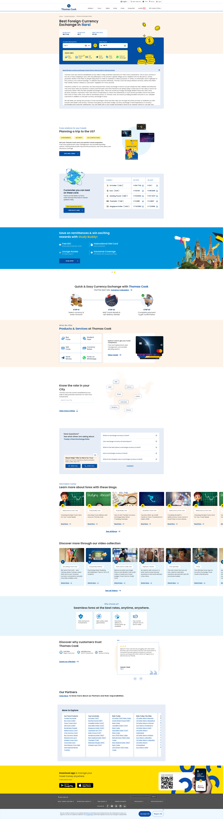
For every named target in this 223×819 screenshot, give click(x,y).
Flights (108, 8)
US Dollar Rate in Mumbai (144, 718)
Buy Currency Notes (71, 735)
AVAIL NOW (76, 261)
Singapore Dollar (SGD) (96, 728)
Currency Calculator (120, 290)
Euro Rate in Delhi (142, 748)
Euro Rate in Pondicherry (144, 726)
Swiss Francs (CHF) (94, 733)
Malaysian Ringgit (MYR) (96, 743)
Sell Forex (68, 348)
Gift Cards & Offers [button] (155, 8)
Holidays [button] (90, 8)
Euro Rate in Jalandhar (144, 738)
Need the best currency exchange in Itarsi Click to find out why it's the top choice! (89, 70)
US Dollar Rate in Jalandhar (145, 740)
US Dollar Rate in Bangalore (145, 721)
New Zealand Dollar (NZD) (97, 738)
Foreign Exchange (70, 718)
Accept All (144, 814)
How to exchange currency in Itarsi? (115, 453)
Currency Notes (91, 348)
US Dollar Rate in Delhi (143, 728)
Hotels (115, 8)
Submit (154, 796)
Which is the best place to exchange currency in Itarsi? (122, 447)
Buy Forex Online (69, 721)
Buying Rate (66, 32)
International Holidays (83, 801)
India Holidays (102, 801)
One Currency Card (71, 733)
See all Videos (111, 590)
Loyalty (141, 8)
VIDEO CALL (74, 466)
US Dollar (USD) (93, 718)
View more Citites (67, 411)
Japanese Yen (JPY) (95, 731)
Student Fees (90, 338)
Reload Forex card (70, 738)
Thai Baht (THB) (93, 740)
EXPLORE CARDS (69, 154)
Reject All (158, 814)
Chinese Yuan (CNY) (95, 745)
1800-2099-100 (64, 797)
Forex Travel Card (70, 723)
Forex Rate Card (69, 743)
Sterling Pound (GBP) (95, 721)
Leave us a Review (67, 661)
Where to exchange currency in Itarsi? (116, 435)
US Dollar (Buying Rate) (70, 42)
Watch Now (65, 583)
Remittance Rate (97, 32)
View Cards (113, 355)
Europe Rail (131, 8)
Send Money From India (72, 745)
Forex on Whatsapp (91, 357)
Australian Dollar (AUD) (96, 726)
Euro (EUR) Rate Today (120, 735)
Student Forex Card (70, 740)
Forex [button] (99, 8)
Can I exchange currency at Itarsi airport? (117, 441)
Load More (130, 466)
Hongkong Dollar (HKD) (96, 735)
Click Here (63, 696)
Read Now (64, 524)
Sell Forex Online (69, 726)
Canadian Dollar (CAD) (96, 723)
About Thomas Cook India (65, 801)
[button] (112, 272)
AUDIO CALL (90, 466)
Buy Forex (68, 338)
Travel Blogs (138, 801)
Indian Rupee (103, 42)
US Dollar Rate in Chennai (144, 723)
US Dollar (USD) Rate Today (121, 718)
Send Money (69, 357)
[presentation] (135, 678)
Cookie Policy (89, 814)
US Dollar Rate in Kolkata (144, 735)
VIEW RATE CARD (74, 210)
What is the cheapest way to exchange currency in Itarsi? (122, 459)
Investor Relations (156, 801)
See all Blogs (111, 531)
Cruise (122, 8)
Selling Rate (81, 32)
